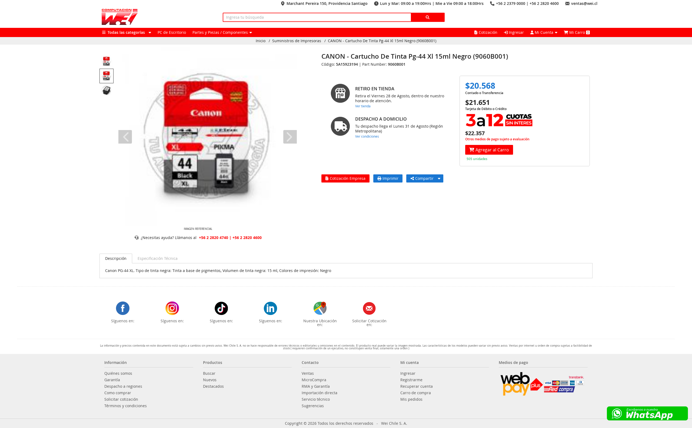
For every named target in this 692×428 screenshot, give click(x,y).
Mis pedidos (411, 399)
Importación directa (319, 393)
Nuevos (210, 380)
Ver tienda (363, 106)
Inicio (260, 40)
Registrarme (411, 380)
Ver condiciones (367, 136)
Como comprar (117, 393)
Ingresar (516, 32)
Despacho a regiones (123, 386)
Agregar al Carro (492, 150)
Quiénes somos (118, 373)
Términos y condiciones (125, 406)
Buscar (209, 373)
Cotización (488, 32)
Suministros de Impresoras (296, 40)
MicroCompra (314, 380)
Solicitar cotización (121, 399)
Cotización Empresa (347, 178)
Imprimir (390, 178)
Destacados (213, 386)
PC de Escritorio (172, 32)
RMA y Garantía (316, 386)
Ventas (308, 373)
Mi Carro (578, 32)
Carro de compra (415, 393)
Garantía (112, 380)
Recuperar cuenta (416, 386)
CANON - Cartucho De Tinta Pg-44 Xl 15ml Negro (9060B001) (382, 40)
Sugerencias (313, 406)
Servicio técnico (316, 399)
